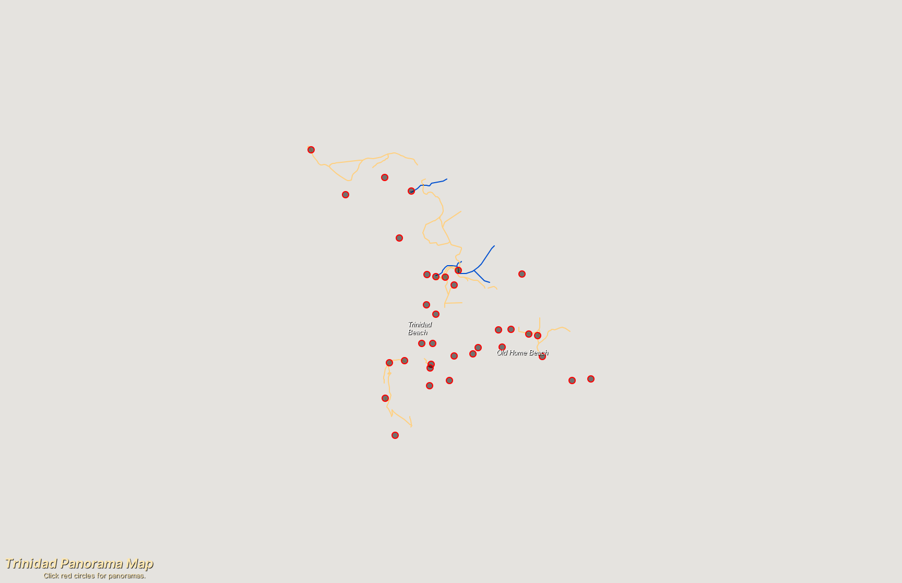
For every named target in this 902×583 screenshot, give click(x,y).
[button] (404, 360)
